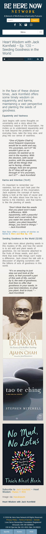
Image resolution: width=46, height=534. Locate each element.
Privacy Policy (11, 520)
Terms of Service (25, 520)
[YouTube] (31, 25)
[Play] (4, 59)
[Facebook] (15, 25)
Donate (37, 520)
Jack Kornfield (23, 489)
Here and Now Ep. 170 (21, 234)
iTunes (15, 492)
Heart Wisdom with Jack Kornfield (18, 502)
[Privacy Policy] (41, 59)
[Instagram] (26, 25)
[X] (20, 25)
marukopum (19, 497)
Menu (23, 32)
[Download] (38, 59)
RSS (24, 492)
